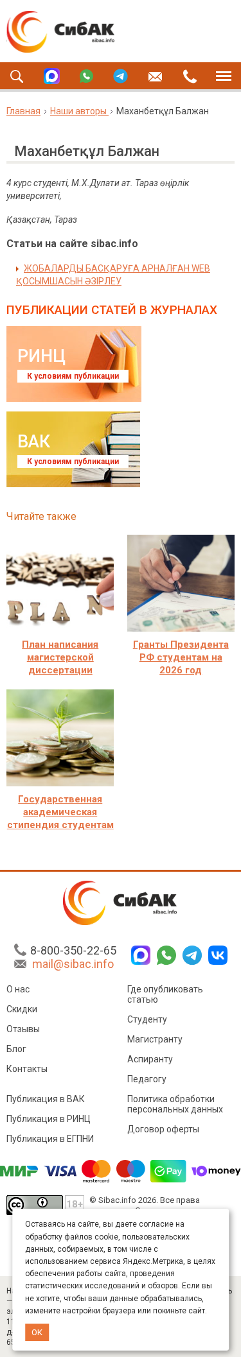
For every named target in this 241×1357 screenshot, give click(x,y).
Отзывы (23, 1029)
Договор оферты (163, 1129)
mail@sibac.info (73, 964)
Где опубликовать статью (165, 994)
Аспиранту (150, 1059)
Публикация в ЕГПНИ (50, 1139)
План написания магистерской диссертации (60, 657)
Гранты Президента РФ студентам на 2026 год (181, 657)
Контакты (27, 1069)
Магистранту (155, 1039)
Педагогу (146, 1079)
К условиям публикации (73, 376)
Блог (16, 1049)
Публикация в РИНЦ (48, 1119)
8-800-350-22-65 (73, 950)
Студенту (147, 1019)
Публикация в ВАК (45, 1099)
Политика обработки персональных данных (175, 1104)
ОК (36, 1332)
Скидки (21, 1009)
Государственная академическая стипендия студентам (60, 812)
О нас (18, 989)
